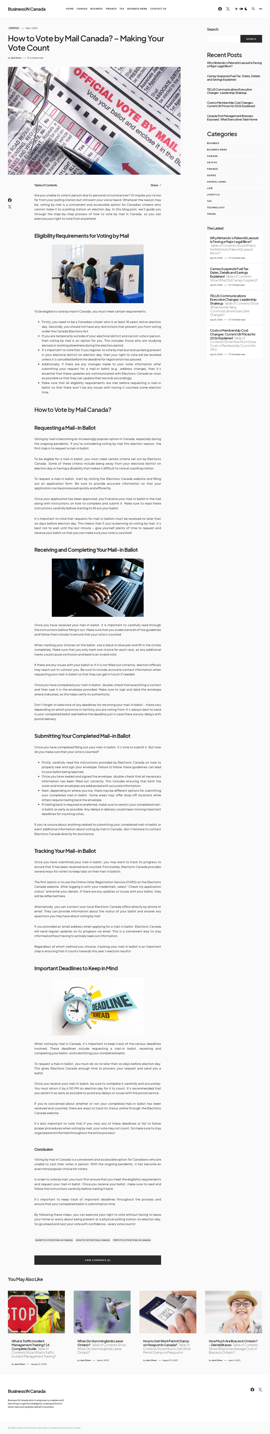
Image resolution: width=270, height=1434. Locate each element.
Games (211, 175)
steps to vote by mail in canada (132, 1240)
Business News (217, 149)
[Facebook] (220, 9)
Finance (212, 169)
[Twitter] (228, 9)
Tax (209, 201)
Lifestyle (14, 28)
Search (212, 29)
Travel (211, 214)
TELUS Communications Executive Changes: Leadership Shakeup (229, 91)
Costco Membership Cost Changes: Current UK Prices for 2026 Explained (231, 104)
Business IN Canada (26, 9)
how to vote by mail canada (93, 1240)
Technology (216, 207)
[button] (241, 9)
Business (213, 143)
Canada (212, 156)
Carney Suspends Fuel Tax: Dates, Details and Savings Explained (233, 77)
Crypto (212, 162)
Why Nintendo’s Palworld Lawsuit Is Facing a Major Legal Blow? (234, 64)
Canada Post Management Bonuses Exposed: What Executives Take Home (232, 117)
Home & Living (216, 181)
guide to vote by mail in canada (54, 1240)
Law (210, 188)
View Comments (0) (97, 1260)
